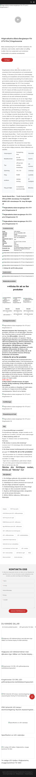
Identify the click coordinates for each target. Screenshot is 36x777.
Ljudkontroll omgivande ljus (9, 539)
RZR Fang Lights (14, 509)
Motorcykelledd (6, 557)
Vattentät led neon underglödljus (10, 544)
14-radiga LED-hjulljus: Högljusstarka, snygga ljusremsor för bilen (15, 761)
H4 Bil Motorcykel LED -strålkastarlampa (13, 513)
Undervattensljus (18, 557)
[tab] (18, 67)
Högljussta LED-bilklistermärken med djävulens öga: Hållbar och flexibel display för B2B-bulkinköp (16, 653)
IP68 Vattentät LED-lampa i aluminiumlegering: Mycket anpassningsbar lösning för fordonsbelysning (17, 708)
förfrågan (7, 60)
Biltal (29, 552)
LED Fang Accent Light (8, 517)
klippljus (5, 509)
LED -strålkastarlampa (8, 535)
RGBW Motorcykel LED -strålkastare (12, 522)
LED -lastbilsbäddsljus (22, 535)
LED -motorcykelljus (8, 552)
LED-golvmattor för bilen (26, 627)
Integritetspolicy (29, 773)
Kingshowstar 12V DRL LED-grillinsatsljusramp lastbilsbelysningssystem (17, 681)
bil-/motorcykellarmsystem (9, 627)
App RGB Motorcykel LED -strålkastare (12, 526)
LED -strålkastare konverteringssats (11, 530)
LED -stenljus (24, 548)
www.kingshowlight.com (9, 773)
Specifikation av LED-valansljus (12, 735)
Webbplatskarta (20, 773)
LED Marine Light (20, 552)
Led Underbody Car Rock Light (10, 548)
